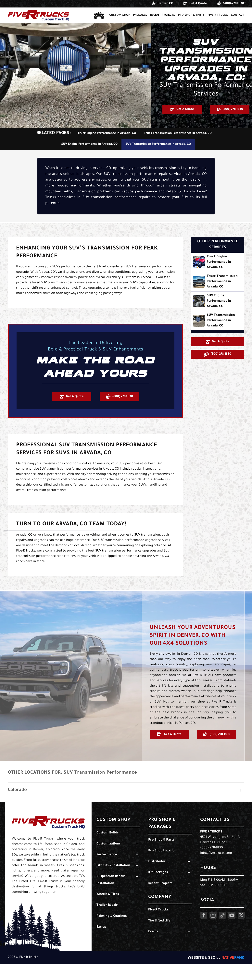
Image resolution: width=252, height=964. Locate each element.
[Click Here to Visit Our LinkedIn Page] (222, 915)
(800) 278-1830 (211, 848)
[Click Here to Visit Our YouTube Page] (231, 915)
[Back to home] (38, 15)
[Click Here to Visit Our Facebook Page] (203, 915)
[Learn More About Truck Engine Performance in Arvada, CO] (217, 262)
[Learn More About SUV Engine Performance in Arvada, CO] (217, 301)
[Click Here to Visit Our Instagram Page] (213, 915)
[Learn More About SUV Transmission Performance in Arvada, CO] (217, 320)
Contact (237, 15)
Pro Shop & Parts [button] (191, 15)
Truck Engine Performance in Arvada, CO (107, 133)
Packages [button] (140, 15)
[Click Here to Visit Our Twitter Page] (241, 915)
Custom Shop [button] (119, 15)
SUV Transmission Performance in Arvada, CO (158, 144)
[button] (162, 3)
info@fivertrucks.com (216, 853)
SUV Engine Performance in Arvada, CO (89, 144)
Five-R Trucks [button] (218, 15)
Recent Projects (162, 15)
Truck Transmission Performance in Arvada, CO (178, 133)
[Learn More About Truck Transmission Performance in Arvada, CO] (217, 281)
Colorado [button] (17, 790)
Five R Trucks (211, 832)
